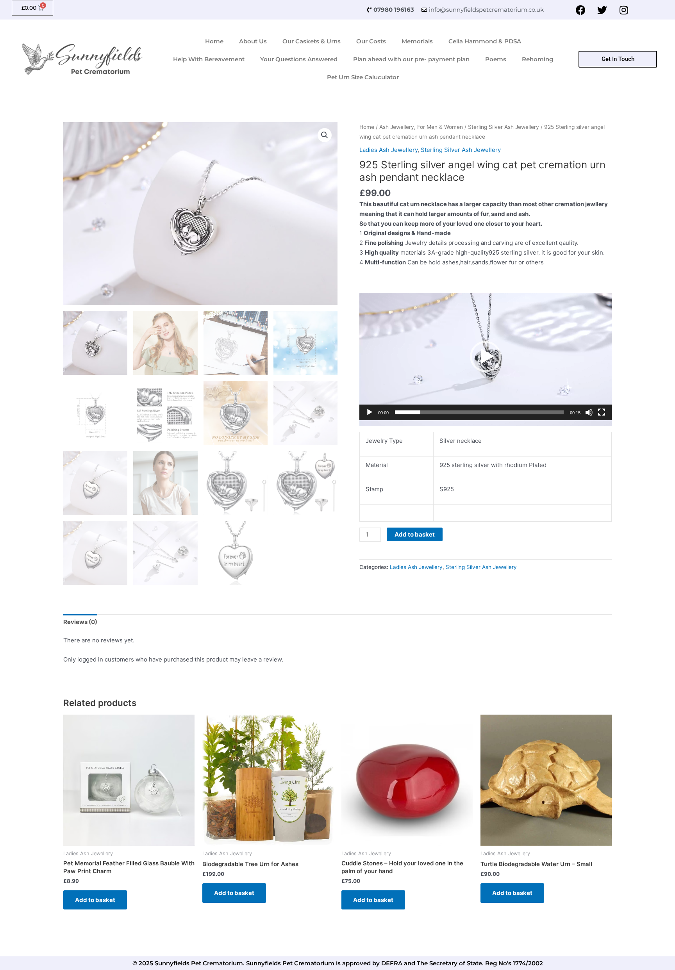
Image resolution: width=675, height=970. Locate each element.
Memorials (417, 41)
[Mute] (589, 412)
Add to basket (415, 534)
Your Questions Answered (299, 59)
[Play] (369, 412)
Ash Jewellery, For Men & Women (421, 127)
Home (214, 41)
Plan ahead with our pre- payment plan (411, 59)
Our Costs (371, 41)
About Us (253, 41)
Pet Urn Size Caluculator (363, 77)
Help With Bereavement (209, 59)
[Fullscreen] (601, 412)
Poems (495, 59)
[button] (325, 135)
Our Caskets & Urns (311, 41)
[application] (485, 359)
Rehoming (537, 59)
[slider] (479, 412)
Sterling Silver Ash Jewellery (503, 127)
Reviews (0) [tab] (80, 622)
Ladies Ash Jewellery (388, 149)
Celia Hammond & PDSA (484, 41)
